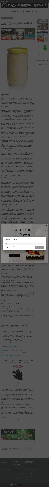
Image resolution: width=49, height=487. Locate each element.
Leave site (9, 247)
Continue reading (39, 247)
